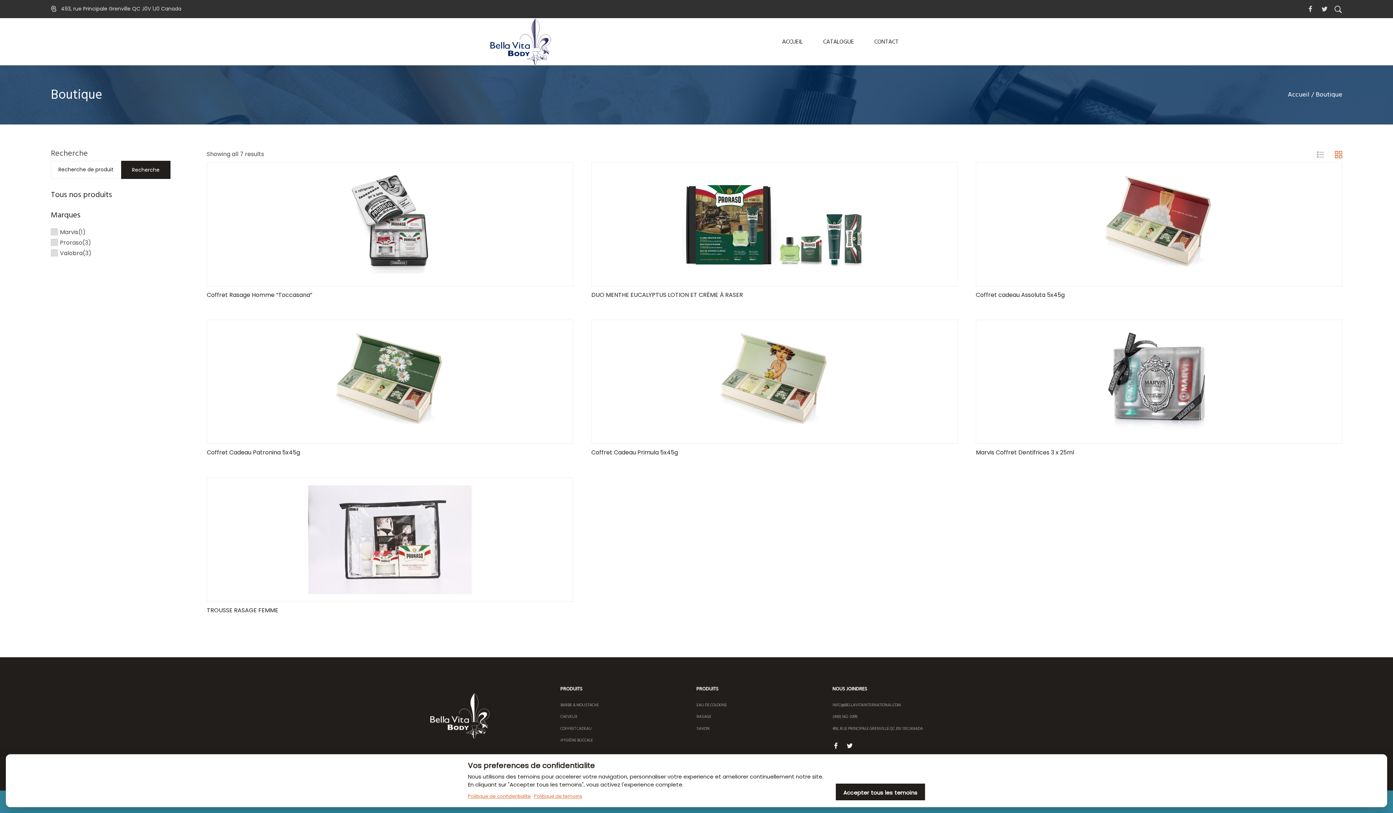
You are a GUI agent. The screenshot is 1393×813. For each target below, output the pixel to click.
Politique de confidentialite (499, 796)
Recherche (69, 153)
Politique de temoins (558, 796)
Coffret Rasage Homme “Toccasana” (259, 295)
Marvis (69, 232)
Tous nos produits (81, 194)
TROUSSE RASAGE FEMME (242, 610)
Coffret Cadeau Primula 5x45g (634, 452)
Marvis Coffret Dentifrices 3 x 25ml (1025, 452)
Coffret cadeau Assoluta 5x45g (1020, 295)
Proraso (71, 242)
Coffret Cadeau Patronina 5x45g (253, 452)
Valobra (71, 253)
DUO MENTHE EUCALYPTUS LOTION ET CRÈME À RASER (667, 295)
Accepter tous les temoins (880, 792)
